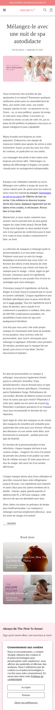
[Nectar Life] (27, 10)
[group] (27, 3)
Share (11, 523)
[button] (45, 10)
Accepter (26, 687)
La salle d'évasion (16, 593)
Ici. (47, 403)
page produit (15, 303)
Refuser (26, 695)
